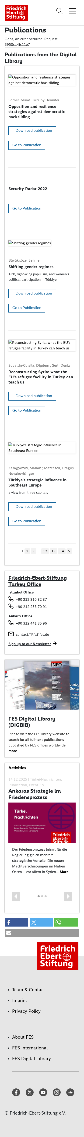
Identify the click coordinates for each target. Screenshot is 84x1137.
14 (62, 551)
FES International (30, 1048)
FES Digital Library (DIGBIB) (31, 721)
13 (53, 551)
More (64, 872)
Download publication (34, 130)
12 (45, 551)
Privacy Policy (26, 1011)
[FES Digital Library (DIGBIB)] (42, 684)
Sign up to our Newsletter (29, 644)
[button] (16, 896)
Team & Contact (28, 989)
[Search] (60, 11)
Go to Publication (26, 145)
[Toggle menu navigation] (72, 11)
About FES (23, 1037)
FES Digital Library (31, 1058)
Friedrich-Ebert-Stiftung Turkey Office (37, 581)
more (12, 751)
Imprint (19, 1000)
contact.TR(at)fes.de (32, 634)
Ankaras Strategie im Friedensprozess (34, 794)
